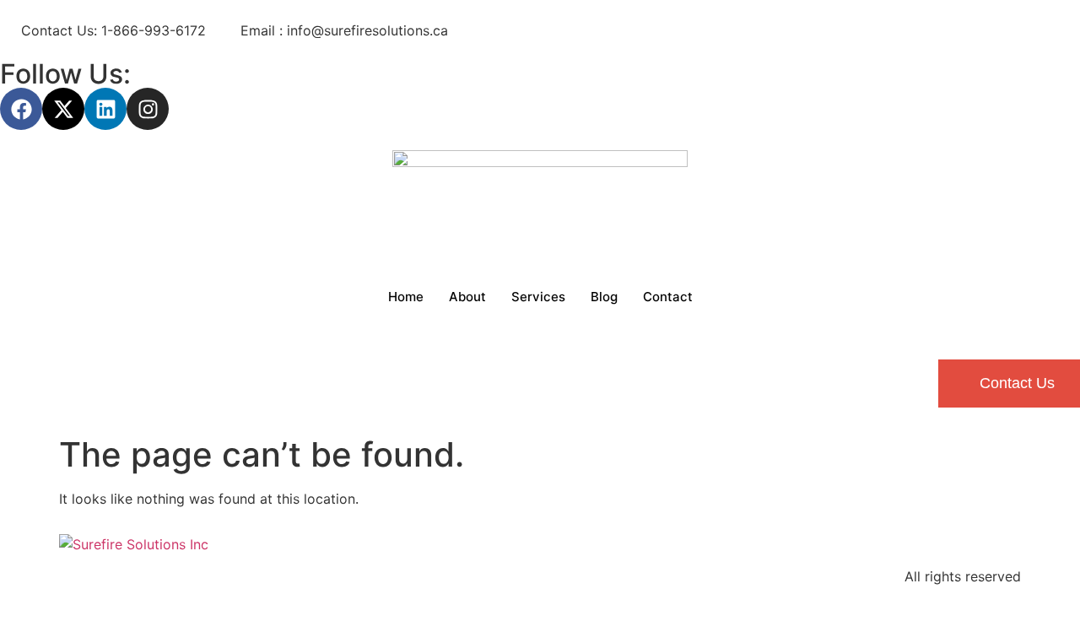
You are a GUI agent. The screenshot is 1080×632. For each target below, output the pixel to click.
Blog (604, 297)
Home (406, 297)
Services (538, 297)
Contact (668, 297)
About (467, 297)
